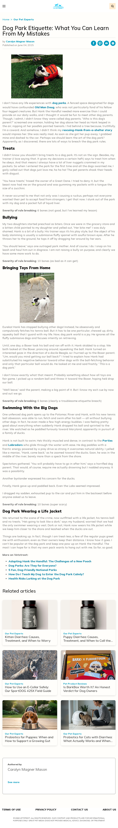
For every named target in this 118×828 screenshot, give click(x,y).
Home (6, 19)
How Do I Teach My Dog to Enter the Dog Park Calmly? (46, 574)
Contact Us (79, 809)
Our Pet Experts (24, 19)
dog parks (59, 103)
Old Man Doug (44, 107)
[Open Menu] (4, 6)
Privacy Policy (45, 809)
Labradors (15, 445)
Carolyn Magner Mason (20, 41)
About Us (109, 809)
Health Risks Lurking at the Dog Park (34, 578)
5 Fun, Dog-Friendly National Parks (33, 570)
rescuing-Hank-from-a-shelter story (87, 130)
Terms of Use (11, 809)
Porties (107, 440)
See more (14, 782)
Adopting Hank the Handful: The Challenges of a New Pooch (50, 561)
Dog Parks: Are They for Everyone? (32, 565)
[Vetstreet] (58, 6)
